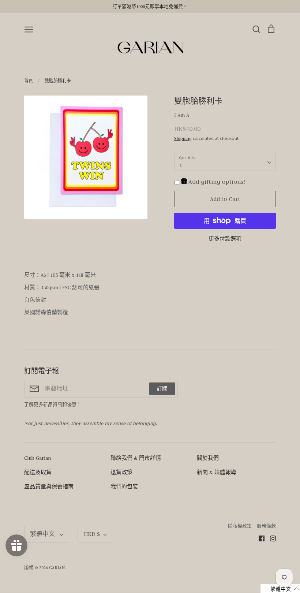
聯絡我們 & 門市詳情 (135, 458)
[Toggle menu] (29, 29)
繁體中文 (43, 533)
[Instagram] (270, 538)
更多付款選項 (225, 238)
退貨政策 (121, 472)
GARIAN (57, 567)
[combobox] (225, 162)
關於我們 (208, 458)
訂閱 (162, 388)
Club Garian (37, 458)
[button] (280, 588)
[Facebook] (259, 538)
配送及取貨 (38, 472)
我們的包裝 (124, 486)
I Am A (181, 115)
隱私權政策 (240, 526)
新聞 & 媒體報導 (216, 472)
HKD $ (92, 533)
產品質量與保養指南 (49, 486)
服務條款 (266, 526)
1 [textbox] (180, 165)
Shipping (183, 138)
